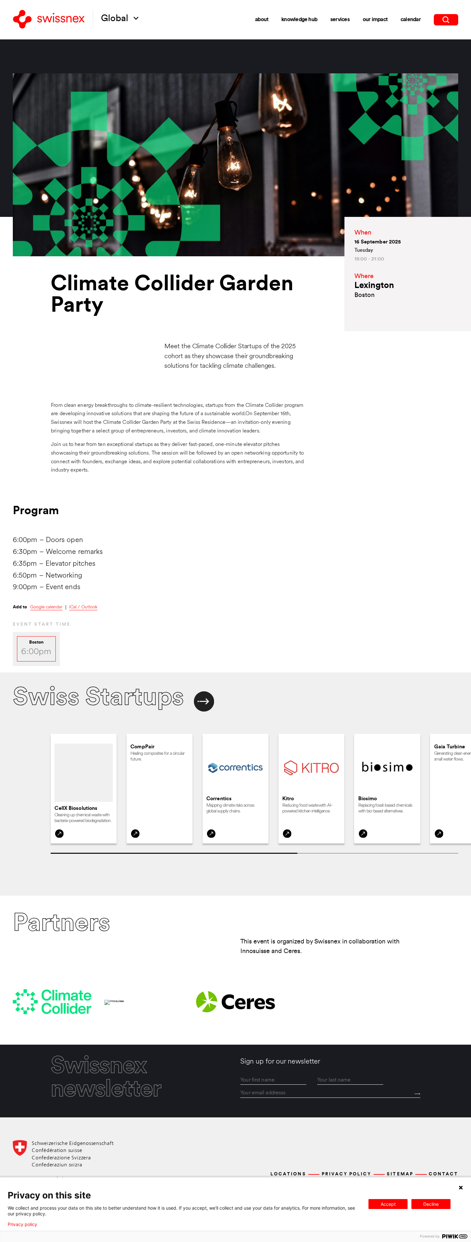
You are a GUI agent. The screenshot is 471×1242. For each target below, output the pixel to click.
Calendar (411, 19)
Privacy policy (22, 1224)
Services (340, 19)
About (261, 19)
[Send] (417, 1094)
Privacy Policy (347, 1174)
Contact (443, 1174)
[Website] (59, 834)
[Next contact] (204, 701)
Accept (388, 1204)
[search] (446, 19)
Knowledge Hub (299, 19)
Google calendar (46, 607)
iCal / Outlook (83, 607)
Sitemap (400, 1174)
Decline (431, 1204)
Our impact (375, 19)
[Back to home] (49, 19)
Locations (288, 1174)
